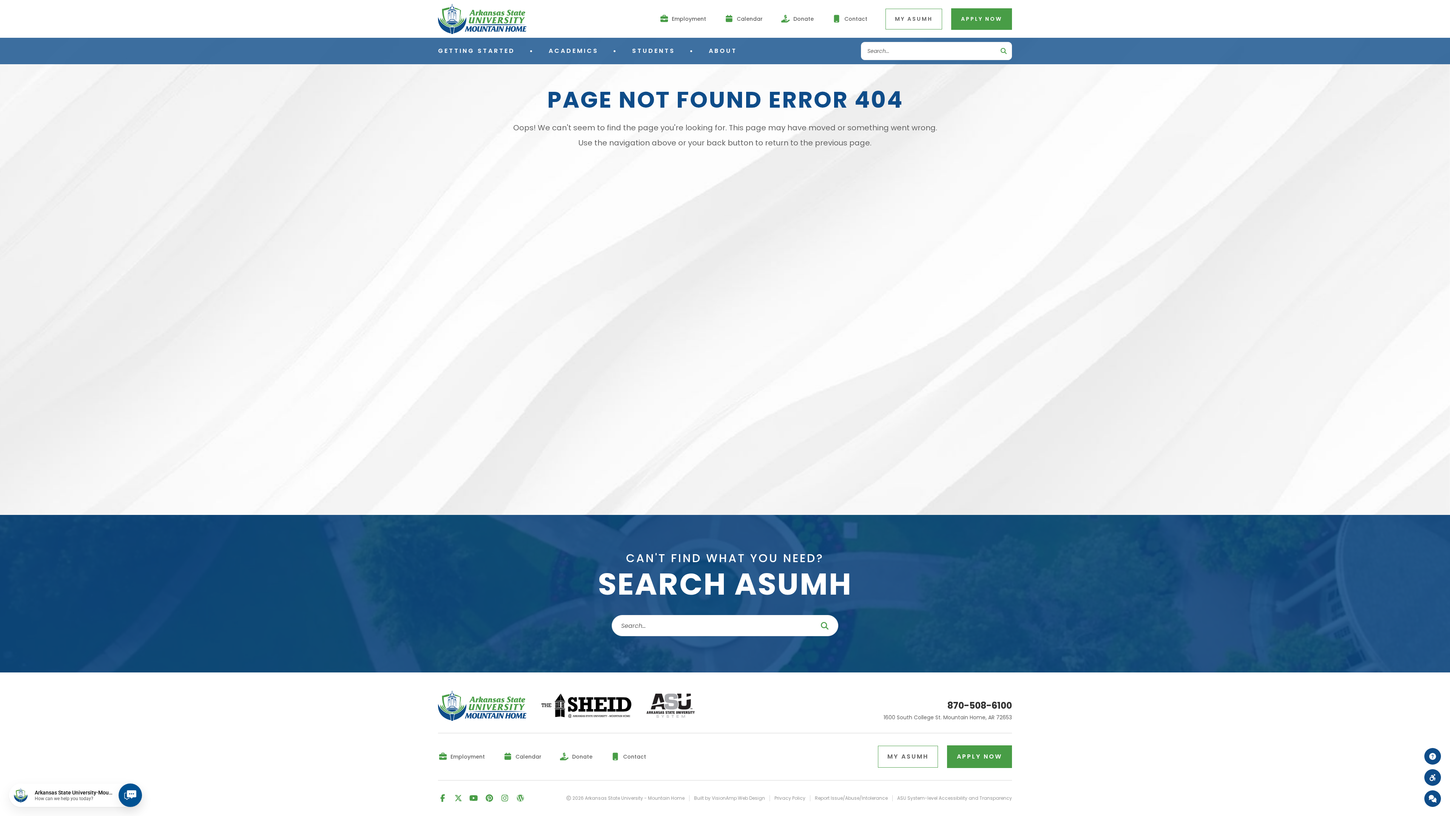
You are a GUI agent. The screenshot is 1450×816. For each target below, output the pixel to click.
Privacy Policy (789, 798)
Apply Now (981, 19)
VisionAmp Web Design (738, 798)
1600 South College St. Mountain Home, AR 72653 (948, 717)
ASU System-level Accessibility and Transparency (954, 798)
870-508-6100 (979, 705)
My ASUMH (914, 19)
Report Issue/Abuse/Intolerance (851, 798)
